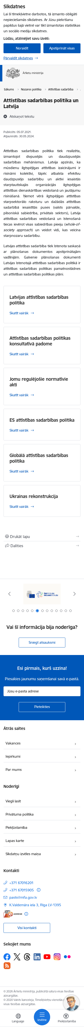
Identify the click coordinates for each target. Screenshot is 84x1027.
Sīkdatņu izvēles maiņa (23, 854)
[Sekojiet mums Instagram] (57, 956)
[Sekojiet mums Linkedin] (37, 956)
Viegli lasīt (13, 801)
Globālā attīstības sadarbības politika (39, 458)
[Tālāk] (74, 593)
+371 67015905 (21, 890)
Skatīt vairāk (19, 313)
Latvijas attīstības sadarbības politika (39, 300)
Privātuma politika (20, 814)
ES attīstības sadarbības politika (42, 420)
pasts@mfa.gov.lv (23, 897)
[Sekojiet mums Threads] (27, 956)
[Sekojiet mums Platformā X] (17, 956)
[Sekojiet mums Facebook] (7, 956)
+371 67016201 (21, 883)
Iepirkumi (13, 756)
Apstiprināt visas (62, 48)
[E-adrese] (13, 914)
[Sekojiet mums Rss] (7, 965)
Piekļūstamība (16, 827)
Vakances (13, 743)
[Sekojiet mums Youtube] (47, 956)
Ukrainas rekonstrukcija (34, 496)
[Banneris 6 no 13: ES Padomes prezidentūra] (42, 594)
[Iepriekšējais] (9, 593)
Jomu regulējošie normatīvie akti (39, 382)
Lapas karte (15, 840)
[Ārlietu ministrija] (43, 78)
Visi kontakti (27, 928)
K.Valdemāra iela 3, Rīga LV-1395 (35, 905)
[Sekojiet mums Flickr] (67, 956)
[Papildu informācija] (38, 890)
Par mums (14, 769)
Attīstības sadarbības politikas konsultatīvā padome (40, 341)
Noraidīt (22, 48)
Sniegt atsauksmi (42, 642)
